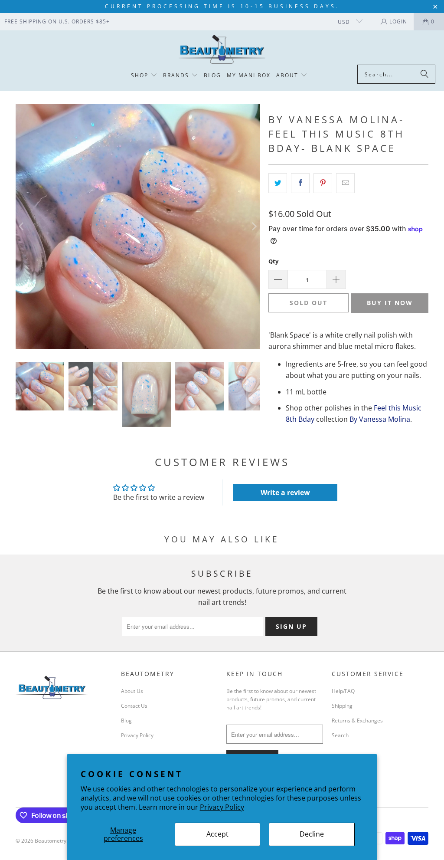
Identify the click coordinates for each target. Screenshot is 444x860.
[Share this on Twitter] (277, 183)
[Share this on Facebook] (300, 183)
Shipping (342, 705)
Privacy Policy (222, 807)
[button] (144, 76)
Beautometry (50, 840)
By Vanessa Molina (379, 419)
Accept (217, 834)
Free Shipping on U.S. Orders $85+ (57, 21)
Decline (312, 834)
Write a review (285, 492)
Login (398, 21)
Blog (126, 720)
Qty (273, 261)
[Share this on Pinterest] (322, 183)
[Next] (253, 226)
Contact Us (134, 705)
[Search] (424, 74)
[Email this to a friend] (345, 183)
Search (340, 735)
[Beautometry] (222, 50)
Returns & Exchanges (357, 720)
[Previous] (22, 226)
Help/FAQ (343, 691)
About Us (132, 691)
